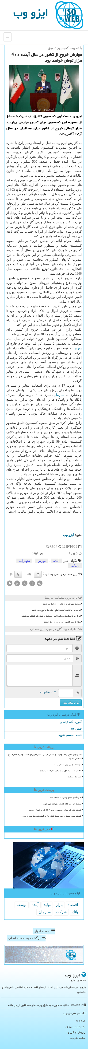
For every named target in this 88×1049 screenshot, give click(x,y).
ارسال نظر (69, 702)
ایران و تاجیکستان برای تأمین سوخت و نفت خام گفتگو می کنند (51, 616)
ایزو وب (30, 13)
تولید (47, 905)
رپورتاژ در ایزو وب (75, 1032)
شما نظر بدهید (74, 776)
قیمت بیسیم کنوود (70, 735)
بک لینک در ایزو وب (75, 1026)
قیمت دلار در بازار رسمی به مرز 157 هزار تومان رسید (55, 810)
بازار (59, 905)
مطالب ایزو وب (77, 1037)
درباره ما (80, 1020)
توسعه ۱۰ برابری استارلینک (67, 764)
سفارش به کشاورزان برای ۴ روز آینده (62, 622)
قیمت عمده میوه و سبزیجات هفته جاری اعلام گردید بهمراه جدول (51, 816)
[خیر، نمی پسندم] (18, 574)
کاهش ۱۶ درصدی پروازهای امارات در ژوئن (60, 770)
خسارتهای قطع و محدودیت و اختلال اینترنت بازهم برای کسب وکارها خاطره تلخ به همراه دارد (44, 756)
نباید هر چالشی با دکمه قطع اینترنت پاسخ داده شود (56, 610)
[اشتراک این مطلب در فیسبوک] (32, 583)
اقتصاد (73, 905)
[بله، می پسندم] (38, 574)
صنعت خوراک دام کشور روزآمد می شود (62, 603)
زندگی (75, 565)
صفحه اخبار (42, 931)
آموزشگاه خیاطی (71, 722)
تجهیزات (24, 561)
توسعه (22, 905)
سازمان (59, 395)
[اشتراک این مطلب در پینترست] (17, 583)
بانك (75, 912)
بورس (77, 348)
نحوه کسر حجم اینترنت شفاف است (65, 797)
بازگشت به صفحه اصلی (25, 938)
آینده (56, 561)
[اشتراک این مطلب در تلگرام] (39, 583)
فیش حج (76, 728)
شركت (61, 912)
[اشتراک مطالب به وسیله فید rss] (9, 583)
